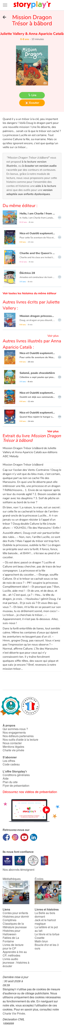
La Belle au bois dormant (45, 914)
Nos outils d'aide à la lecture (20, 739)
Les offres (9, 761)
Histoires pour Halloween (11, 932)
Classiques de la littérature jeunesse (15, 925)
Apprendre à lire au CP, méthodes (15, 953)
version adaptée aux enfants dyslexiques (29, 192)
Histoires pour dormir (16, 916)
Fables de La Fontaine (11, 939)
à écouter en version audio (39, 166)
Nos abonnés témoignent (18, 870)
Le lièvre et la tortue (47, 934)
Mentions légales (13, 747)
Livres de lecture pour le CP (13, 946)
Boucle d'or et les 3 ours (47, 946)
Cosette (39, 938)
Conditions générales (16, 775)
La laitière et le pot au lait (46, 929)
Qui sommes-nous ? (15, 729)
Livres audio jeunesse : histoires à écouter (16, 962)
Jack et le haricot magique (45, 922)
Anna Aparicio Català (46, 33)
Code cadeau (11, 764)
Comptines (9, 920)
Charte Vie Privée (14, 1013)
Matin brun (41, 941)
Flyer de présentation (16, 785)
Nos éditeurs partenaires (18, 736)
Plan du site (10, 782)
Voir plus (53, 336)
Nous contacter (12, 743)
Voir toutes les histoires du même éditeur (29, 293)
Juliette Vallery (12, 33)
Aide (6, 778)
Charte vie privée (13, 750)
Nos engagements (14, 732)
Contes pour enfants (15, 913)
